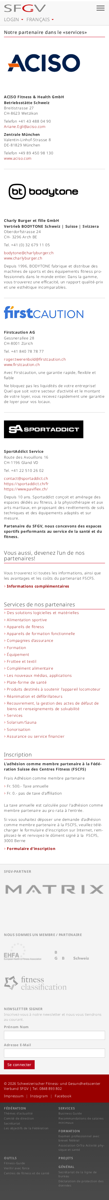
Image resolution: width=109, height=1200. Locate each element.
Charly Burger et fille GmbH (31, 220)
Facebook (63, 1096)
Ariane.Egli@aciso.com (25, 126)
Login (12, 19)
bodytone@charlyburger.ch (29, 252)
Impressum (14, 1096)
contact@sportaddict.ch (26, 478)
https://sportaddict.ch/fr (26, 483)
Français (38, 19)
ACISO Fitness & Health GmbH (34, 96)
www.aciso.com (18, 158)
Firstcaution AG (19, 332)
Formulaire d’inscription (31, 848)
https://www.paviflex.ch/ (26, 488)
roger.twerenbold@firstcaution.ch (35, 359)
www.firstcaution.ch (22, 364)
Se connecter (19, 1064)
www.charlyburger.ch (23, 258)
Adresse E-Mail (17, 1044)
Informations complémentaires (38, 586)
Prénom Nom (16, 1026)
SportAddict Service (23, 451)
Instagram (39, 1096)
